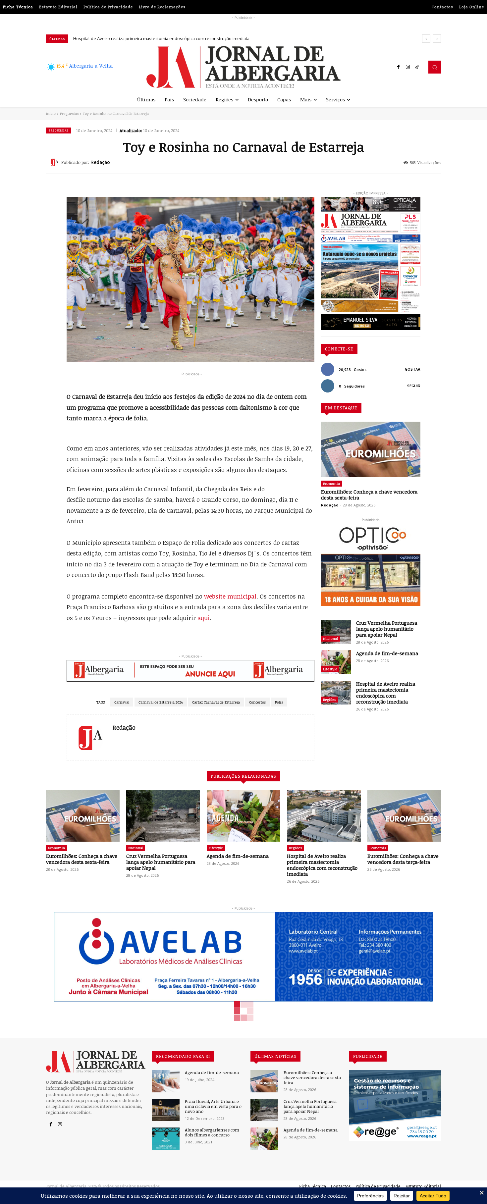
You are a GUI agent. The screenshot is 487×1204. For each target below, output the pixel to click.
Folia (279, 702)
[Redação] (55, 162)
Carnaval (121, 702)
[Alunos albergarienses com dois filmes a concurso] (166, 1138)
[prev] (426, 38)
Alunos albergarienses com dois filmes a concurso (212, 1132)
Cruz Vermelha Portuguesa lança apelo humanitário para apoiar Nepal (386, 628)
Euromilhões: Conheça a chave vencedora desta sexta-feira (369, 494)
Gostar (412, 369)
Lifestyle (330, 668)
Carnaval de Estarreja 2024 (160, 702)
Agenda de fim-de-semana (387, 653)
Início (51, 113)
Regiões (329, 699)
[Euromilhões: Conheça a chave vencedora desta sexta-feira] (370, 449)
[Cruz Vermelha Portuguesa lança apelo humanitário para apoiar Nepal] (336, 632)
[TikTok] (417, 67)
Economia (331, 483)
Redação (100, 162)
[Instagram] (407, 67)
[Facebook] (398, 67)
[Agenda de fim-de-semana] (336, 662)
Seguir (413, 386)
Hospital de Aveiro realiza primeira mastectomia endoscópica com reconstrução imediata (161, 38)
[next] (437, 38)
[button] (434, 67)
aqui (203, 618)
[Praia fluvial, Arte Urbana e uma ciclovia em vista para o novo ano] (166, 1110)
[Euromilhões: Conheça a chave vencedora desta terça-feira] (404, 816)
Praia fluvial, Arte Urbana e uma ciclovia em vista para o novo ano (213, 1106)
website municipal (230, 596)
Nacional (330, 638)
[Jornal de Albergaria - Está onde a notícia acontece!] (243, 67)
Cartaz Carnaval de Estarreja (216, 702)
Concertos (257, 702)
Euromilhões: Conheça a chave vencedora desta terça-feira (403, 859)
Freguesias (69, 113)
